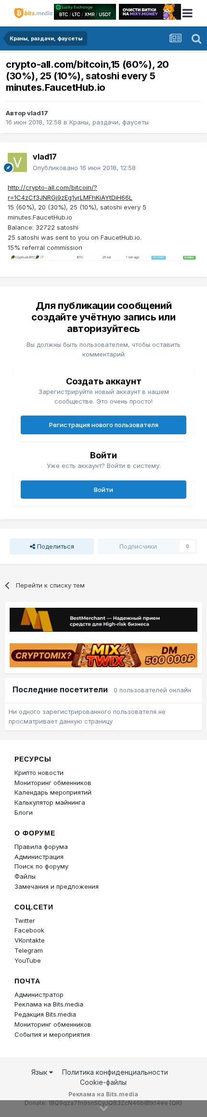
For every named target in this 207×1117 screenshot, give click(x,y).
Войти (103, 489)
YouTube (27, 960)
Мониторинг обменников (52, 782)
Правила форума (41, 846)
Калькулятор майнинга (49, 802)
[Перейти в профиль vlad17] (17, 162)
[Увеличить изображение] (103, 257)
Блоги (23, 812)
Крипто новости (39, 772)
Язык (40, 1072)
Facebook (29, 930)
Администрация (39, 856)
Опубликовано (84, 168)
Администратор (39, 994)
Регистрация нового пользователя (103, 425)
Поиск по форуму (41, 866)
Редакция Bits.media (45, 1014)
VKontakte (29, 940)
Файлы (25, 876)
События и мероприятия (52, 1034)
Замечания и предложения (56, 886)
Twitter (24, 920)
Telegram (28, 950)
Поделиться (54, 546)
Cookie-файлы (103, 1082)
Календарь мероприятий (52, 792)
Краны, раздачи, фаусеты (109, 122)
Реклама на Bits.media (48, 1004)
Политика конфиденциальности (115, 1072)
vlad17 (37, 113)
